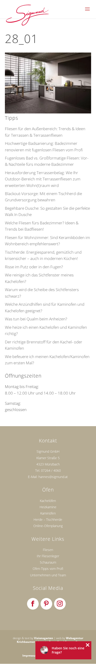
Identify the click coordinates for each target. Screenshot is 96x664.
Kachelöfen (48, 500)
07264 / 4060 (51, 470)
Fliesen (48, 550)
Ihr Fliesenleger (48, 556)
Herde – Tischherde (48, 519)
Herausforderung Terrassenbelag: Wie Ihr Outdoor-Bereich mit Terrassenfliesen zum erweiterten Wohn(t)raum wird (42, 179)
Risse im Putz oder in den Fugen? (34, 266)
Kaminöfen (48, 513)
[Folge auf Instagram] (60, 604)
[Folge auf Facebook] (33, 604)
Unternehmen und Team (48, 575)
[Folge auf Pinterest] (46, 604)
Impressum (30, 655)
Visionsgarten (43, 638)
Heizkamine (48, 507)
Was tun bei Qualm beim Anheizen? (36, 319)
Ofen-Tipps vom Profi (48, 568)
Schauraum (48, 562)
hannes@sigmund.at (53, 477)
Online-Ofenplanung (48, 526)
